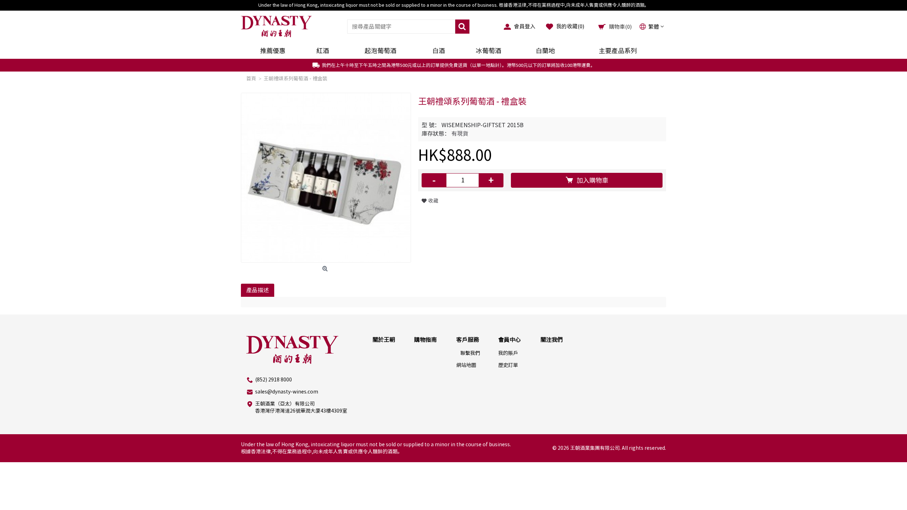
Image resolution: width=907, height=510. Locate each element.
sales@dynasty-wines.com (286, 391)
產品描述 (257, 290)
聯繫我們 (470, 353)
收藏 (433, 200)
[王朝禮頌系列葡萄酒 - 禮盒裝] (326, 178)
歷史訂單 (508, 365)
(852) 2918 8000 (273, 379)
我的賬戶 (508, 353)
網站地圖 (466, 365)
